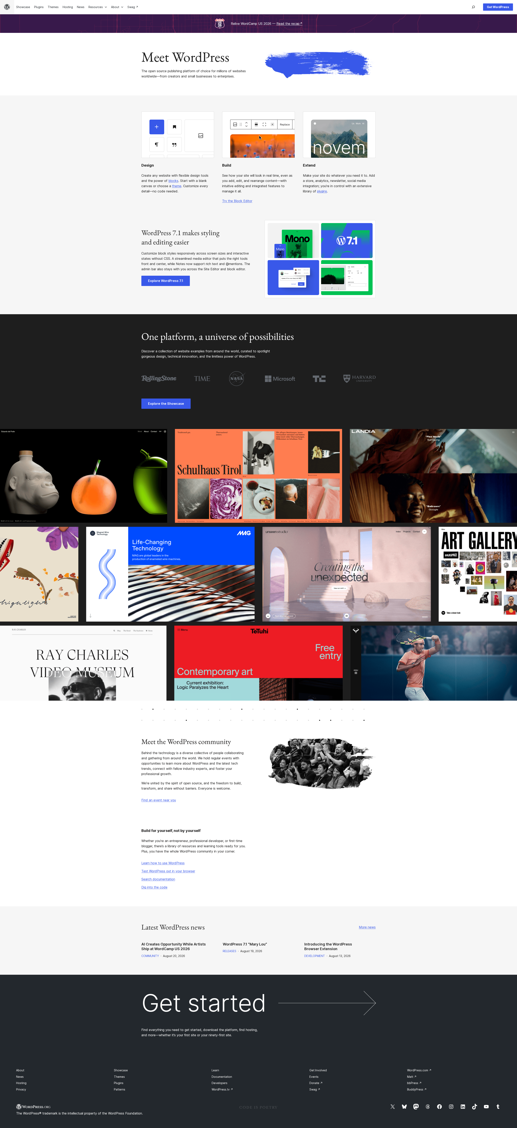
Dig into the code (154, 887)
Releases (229, 951)
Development (314, 956)
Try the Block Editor (237, 201)
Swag (314, 1089)
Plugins (118, 1083)
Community (150, 956)
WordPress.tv (222, 1089)
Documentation (222, 1076)
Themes (119, 1076)
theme (176, 186)
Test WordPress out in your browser (168, 871)
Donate (316, 1083)
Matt (412, 1076)
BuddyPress (417, 1089)
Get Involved (318, 1070)
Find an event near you (158, 800)
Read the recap (289, 24)
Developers (219, 1083)
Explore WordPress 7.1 (165, 281)
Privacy (21, 1089)
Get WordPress (498, 7)
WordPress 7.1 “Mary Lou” (245, 944)
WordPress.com (419, 1070)
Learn (215, 1070)
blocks (173, 181)
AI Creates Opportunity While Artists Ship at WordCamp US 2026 (173, 946)
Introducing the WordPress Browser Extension (328, 946)
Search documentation (158, 879)
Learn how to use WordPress (163, 863)
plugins (322, 191)
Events (313, 1076)
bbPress (414, 1083)
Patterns (119, 1089)
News (20, 1076)
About (20, 1070)
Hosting (21, 1083)
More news (367, 927)
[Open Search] (473, 7)
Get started (203, 1003)
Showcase (121, 1070)
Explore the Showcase (166, 404)
